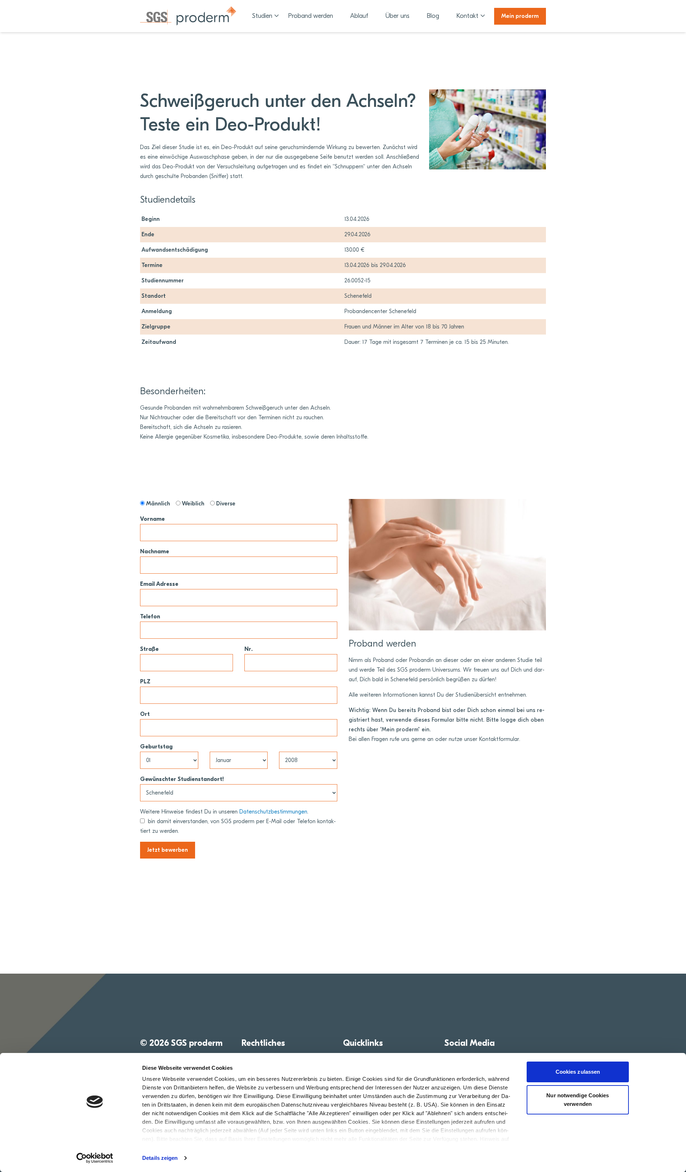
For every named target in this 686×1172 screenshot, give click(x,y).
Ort (145, 714)
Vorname (152, 519)
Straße (149, 649)
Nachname (154, 551)
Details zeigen (160, 1158)
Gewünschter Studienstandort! (182, 779)
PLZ (145, 681)
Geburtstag (156, 746)
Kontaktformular (499, 739)
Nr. (248, 649)
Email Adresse (159, 584)
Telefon (150, 616)
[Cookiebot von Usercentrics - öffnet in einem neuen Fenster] (95, 1158)
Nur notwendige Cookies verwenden (577, 1099)
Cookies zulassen (578, 1072)
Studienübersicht (476, 695)
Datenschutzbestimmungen (273, 811)
